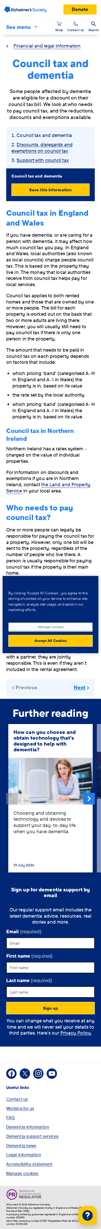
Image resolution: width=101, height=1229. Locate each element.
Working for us (20, 1108)
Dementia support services (32, 1136)
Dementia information (27, 1126)
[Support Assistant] (87, 1215)
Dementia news (21, 1145)
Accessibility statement (29, 1164)
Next (89, 798)
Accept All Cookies (50, 640)
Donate (80, 9)
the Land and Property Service (48, 487)
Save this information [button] (50, 189)
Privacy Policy (75, 1033)
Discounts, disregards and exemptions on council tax (42, 147)
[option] (50, 798)
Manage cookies (22, 1173)
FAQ (10, 1117)
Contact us (17, 1099)
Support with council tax (43, 160)
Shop (59, 30)
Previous (12, 798)
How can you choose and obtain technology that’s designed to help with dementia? (44, 741)
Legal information (23, 1154)
